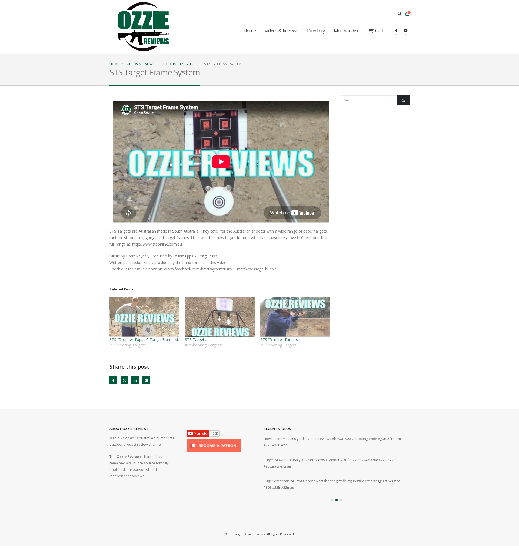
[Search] (403, 100)
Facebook (113, 380)
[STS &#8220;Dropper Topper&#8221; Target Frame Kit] (144, 317)
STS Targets (195, 339)
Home (250, 30)
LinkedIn (135, 380)
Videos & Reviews (281, 30)
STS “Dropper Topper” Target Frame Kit (144, 339)
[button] (399, 14)
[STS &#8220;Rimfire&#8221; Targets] (295, 317)
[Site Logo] (143, 27)
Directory (316, 30)
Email (146, 380)
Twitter (124, 380)
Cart (379, 30)
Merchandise (346, 30)
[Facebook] (396, 30)
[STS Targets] (220, 317)
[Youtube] (405, 30)
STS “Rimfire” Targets (279, 339)
